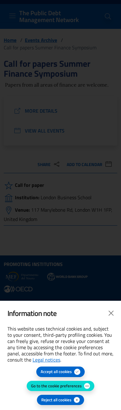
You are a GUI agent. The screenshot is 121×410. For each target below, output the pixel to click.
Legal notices (46, 359)
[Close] (111, 313)
